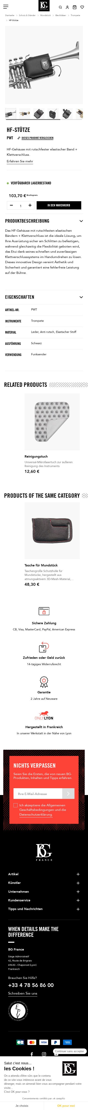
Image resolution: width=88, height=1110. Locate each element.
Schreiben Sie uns (22, 993)
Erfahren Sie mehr (20, 161)
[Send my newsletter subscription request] (68, 793)
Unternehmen (18, 891)
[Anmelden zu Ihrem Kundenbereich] (67, 7)
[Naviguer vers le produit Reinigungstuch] (52, 421)
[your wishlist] (82, 7)
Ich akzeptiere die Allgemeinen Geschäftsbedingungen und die (42, 810)
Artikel (13, 874)
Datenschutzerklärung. (36, 814)
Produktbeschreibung (27, 221)
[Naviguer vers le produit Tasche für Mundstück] (52, 530)
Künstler (14, 883)
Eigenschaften (19, 297)
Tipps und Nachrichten (25, 909)
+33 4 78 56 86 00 (31, 985)
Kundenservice (19, 900)
